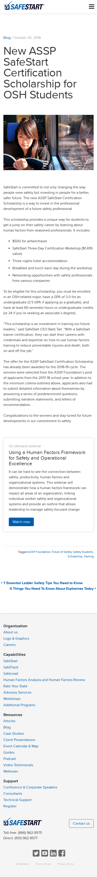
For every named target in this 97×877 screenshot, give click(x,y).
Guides (8, 752)
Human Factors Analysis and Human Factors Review (44, 680)
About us (10, 632)
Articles (9, 721)
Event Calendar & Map (20, 746)
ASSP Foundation (39, 552)
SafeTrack (10, 667)
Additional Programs (19, 705)
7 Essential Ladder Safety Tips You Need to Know (43, 583)
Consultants (12, 793)
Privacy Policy (66, 864)
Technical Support (17, 800)
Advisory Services (17, 692)
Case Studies (13, 733)
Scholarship (75, 556)
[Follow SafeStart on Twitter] (35, 855)
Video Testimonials (18, 765)
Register (9, 806)
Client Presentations (19, 740)
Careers (9, 645)
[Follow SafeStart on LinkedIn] (53, 855)
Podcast (9, 759)
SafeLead (10, 673)
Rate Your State (15, 686)
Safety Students (83, 552)
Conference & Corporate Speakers (30, 787)
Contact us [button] (81, 823)
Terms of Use (43, 864)
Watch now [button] (21, 522)
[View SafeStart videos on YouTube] (44, 855)
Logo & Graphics (16, 638)
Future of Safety (62, 552)
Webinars (10, 771)
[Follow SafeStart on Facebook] (61, 855)
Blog (7, 38)
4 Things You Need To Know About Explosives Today (52, 588)
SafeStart (10, 661)
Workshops (12, 699)
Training (89, 556)
